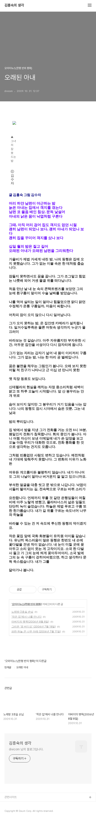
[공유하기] (26, 589)
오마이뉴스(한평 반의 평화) (27, 604)
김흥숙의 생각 (14, 5)
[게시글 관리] (31, 589)
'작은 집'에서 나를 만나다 (26, 616)
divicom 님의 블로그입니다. (26, 749)
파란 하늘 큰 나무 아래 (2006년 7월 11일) (36, 631)
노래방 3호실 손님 (22, 611)
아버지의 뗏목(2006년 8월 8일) (30, 621)
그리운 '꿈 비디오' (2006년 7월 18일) (33, 626)
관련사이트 (10, 797)
